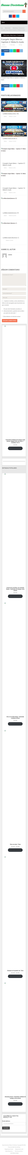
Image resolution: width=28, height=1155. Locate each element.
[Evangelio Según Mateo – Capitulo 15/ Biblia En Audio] (14, 179)
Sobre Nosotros (9, 1151)
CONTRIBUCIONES (14, 1153)
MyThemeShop (16, 1147)
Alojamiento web (19, 1149)
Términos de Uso (19, 1151)
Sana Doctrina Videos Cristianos (9, 1145)
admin (3, 44)
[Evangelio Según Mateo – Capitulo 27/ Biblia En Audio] (14, 154)
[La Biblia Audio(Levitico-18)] (14, 105)
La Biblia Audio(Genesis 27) (11, 213)
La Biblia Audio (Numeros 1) (11, 237)
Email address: (6, 1121)
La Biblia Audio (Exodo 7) (10, 138)
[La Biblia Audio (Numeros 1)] (14, 229)
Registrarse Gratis (9, 1149)
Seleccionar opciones (15, 448)
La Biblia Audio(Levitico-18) (11, 114)
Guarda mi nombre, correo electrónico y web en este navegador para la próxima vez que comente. (13, 303)
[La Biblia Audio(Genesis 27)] (14, 204)
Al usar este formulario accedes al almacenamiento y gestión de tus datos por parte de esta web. (14, 311)
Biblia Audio (6, 35)
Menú (3, 22)
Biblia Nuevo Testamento (16, 35)
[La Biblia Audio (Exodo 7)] (14, 130)
